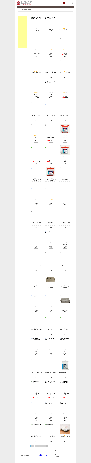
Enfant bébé (61, 7)
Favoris (72, 3)
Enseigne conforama (41, 453)
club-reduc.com (57, 457)
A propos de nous (40, 458)
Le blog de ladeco (41, 452)
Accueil (19, 9)
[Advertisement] (22, 32)
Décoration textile (55, 7)
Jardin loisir (67, 7)
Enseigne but (40, 454)
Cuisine (42, 7)
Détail (36, 56)
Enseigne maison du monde (42, 455)
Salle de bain (48, 7)
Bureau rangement (29, 7)
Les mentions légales (41, 457)
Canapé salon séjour (20, 7)
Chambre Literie (37, 7)
